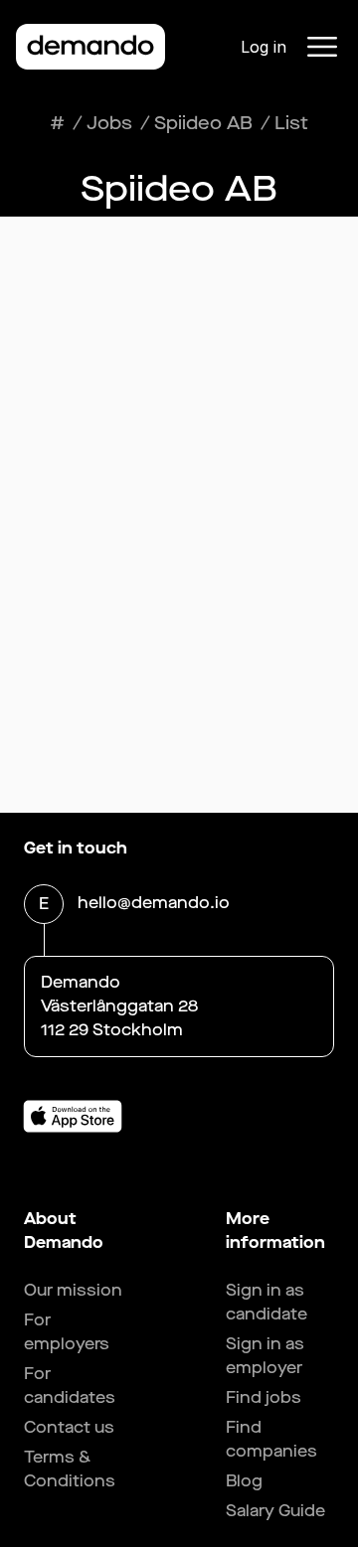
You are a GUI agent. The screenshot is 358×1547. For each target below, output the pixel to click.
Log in (263, 47)
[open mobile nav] (322, 47)
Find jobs (263, 1397)
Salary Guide (275, 1510)
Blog (244, 1480)
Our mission (73, 1290)
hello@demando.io (154, 902)
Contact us (69, 1427)
